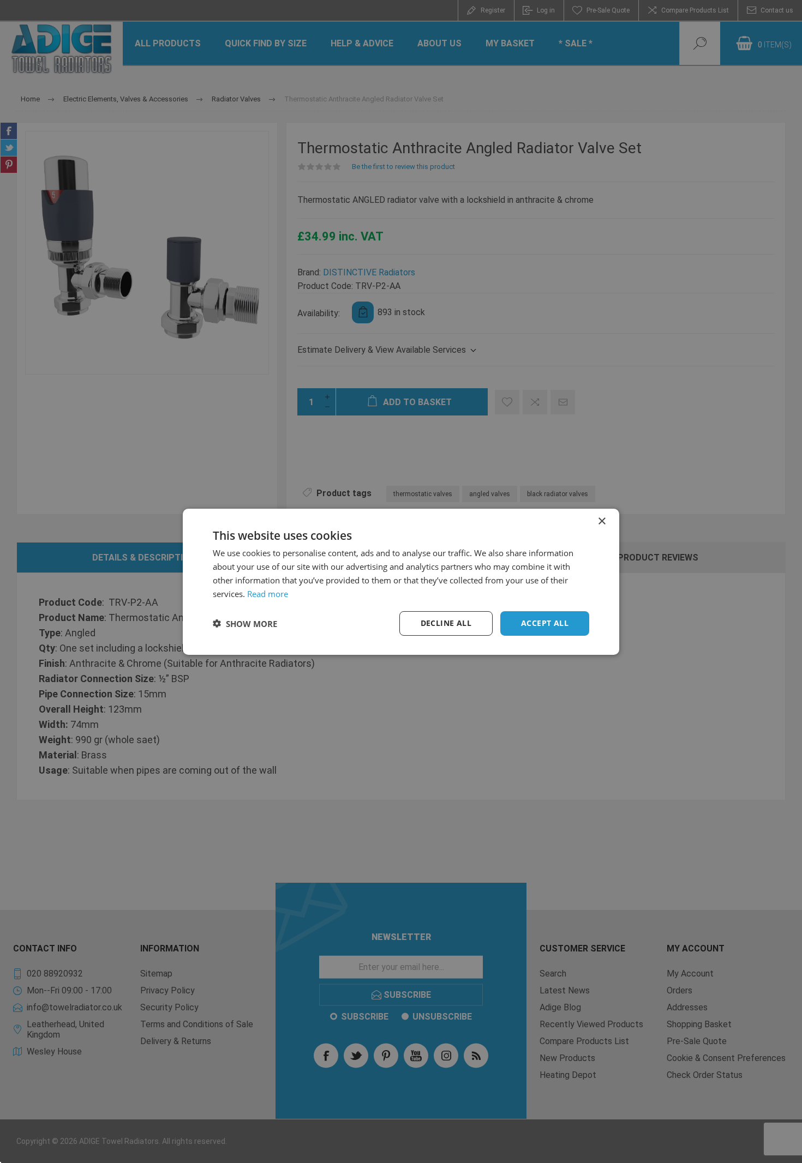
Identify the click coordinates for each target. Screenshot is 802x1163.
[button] (245, 623)
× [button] (601, 521)
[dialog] (401, 581)
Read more (267, 593)
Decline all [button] (446, 623)
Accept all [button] (544, 623)
